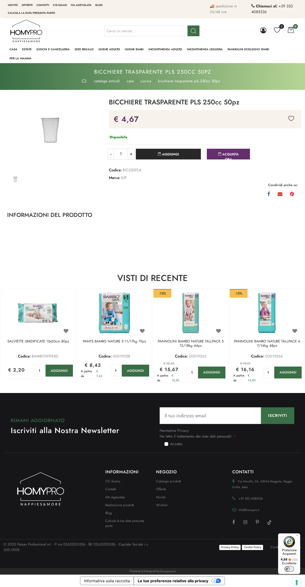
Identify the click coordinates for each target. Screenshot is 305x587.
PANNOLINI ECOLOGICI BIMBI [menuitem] (248, 49)
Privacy (183, 430)
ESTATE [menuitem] (27, 49)
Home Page (84, 80)
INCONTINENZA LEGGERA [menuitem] (205, 49)
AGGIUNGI (59, 370)
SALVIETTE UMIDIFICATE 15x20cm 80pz (38, 341)
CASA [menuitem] (13, 49)
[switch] (289, 569)
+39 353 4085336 (251, 498)
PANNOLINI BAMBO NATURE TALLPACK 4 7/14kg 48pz (267, 343)
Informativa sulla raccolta (107, 580)
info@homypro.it (248, 510)
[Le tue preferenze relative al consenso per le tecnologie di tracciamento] (296, 582)
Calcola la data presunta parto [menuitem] (31, 13)
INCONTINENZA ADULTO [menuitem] (165, 49)
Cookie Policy (252, 547)
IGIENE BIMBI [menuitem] (134, 49)
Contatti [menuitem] (42, 5)
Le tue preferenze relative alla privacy (173, 580)
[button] (193, 31)
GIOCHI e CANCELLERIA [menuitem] (53, 49)
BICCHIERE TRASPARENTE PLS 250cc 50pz (189, 81)
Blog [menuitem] (99, 5)
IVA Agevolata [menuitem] (81, 5)
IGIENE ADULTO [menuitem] (109, 49)
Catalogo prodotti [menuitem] (168, 481)
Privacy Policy (230, 547)
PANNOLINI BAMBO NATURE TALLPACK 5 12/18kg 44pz (191, 343)
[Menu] (297, 536)
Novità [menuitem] (13, 5)
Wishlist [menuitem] (161, 505)
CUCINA (146, 81)
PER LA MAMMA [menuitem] (20, 58)
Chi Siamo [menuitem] (112, 481)
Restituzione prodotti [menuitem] (119, 505)
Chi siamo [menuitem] (60, 5)
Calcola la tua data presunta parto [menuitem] (124, 523)
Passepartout (168, 571)
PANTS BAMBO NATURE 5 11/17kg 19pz (114, 341)
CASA (130, 81)
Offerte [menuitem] (27, 5)
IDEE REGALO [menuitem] (84, 49)
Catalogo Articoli (107, 81)
